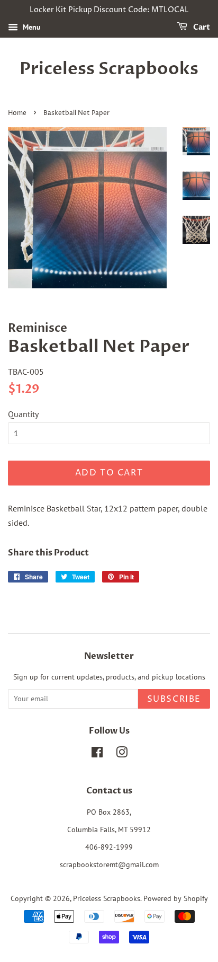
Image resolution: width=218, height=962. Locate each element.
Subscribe (174, 699)
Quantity (23, 414)
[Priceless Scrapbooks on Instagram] (122, 754)
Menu (31, 27)
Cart (201, 27)
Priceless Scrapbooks (109, 69)
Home (17, 113)
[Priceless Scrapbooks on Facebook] (97, 754)
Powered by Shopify (175, 898)
